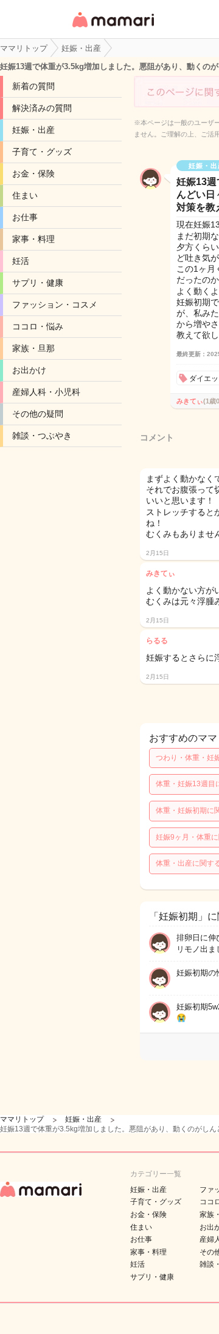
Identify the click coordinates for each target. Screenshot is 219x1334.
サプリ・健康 (37, 283)
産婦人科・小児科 (46, 392)
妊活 (20, 261)
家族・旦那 (33, 348)
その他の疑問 (37, 414)
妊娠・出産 (33, 130)
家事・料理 (33, 239)
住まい (25, 195)
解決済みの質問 (42, 108)
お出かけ (29, 370)
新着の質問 (33, 86)
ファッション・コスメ (54, 304)
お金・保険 (33, 173)
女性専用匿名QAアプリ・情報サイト (112, 28)
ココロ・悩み (37, 326)
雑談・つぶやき (42, 435)
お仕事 (25, 217)
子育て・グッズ (42, 152)
